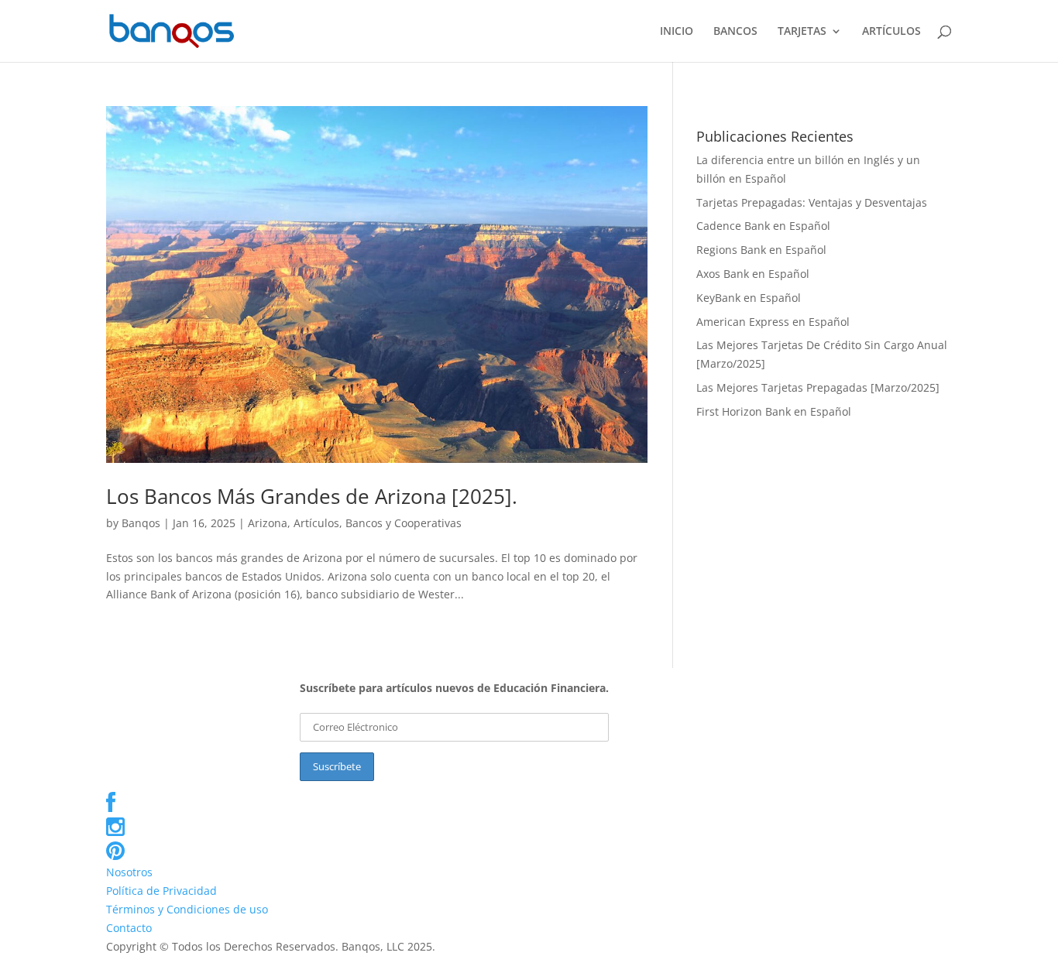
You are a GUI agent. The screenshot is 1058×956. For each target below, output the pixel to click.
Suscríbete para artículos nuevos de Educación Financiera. (454, 687)
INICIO (676, 32)
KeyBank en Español (748, 297)
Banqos (141, 523)
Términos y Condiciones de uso (187, 909)
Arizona (267, 523)
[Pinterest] (115, 854)
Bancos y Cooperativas (403, 523)
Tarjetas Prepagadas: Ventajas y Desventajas (811, 202)
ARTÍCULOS (891, 32)
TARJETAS (802, 32)
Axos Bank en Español (752, 273)
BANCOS (735, 32)
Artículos (316, 523)
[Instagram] (115, 830)
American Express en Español (773, 321)
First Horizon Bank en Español (773, 411)
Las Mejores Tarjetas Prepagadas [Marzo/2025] (817, 387)
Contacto (129, 927)
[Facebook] (110, 806)
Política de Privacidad (161, 890)
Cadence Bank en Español (763, 225)
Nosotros (129, 872)
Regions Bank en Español (761, 249)
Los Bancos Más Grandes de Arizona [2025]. (311, 496)
